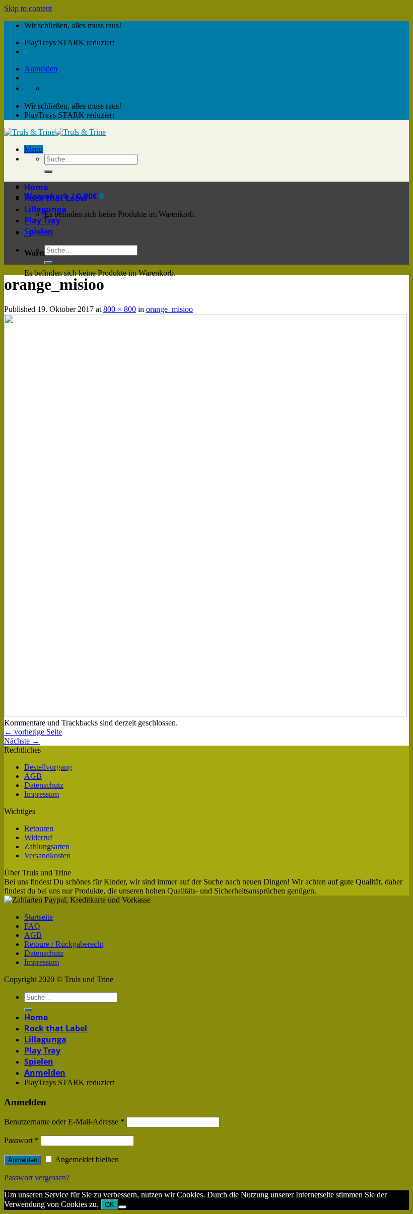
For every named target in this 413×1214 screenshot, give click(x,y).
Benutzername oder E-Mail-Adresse (64, 1121)
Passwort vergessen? (37, 1177)
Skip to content (28, 8)
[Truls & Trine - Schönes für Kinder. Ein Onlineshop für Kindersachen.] (55, 132)
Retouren (38, 828)
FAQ (32, 926)
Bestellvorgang (48, 767)
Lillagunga (45, 209)
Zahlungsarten (47, 846)
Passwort (21, 1140)
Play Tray (42, 220)
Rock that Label (55, 198)
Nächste (22, 741)
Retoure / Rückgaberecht (63, 944)
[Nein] (122, 1206)
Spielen (38, 231)
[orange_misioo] (205, 713)
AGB (33, 776)
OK (109, 1204)
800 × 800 (119, 309)
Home (36, 187)
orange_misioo (169, 309)
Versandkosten (47, 855)
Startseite (38, 917)
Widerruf (38, 837)
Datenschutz (43, 785)
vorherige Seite (33, 731)
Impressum (41, 794)
